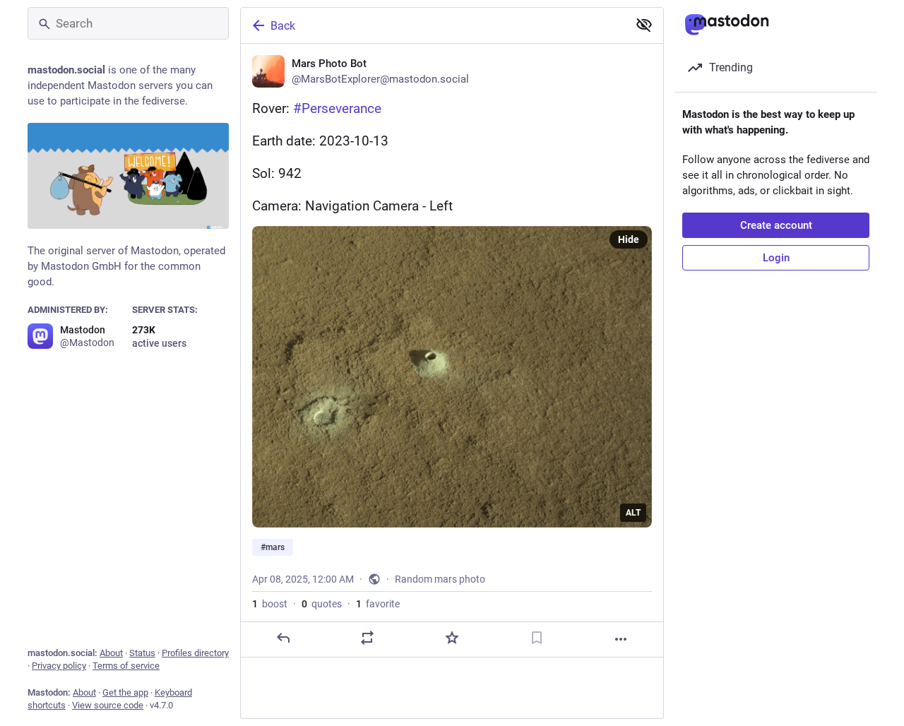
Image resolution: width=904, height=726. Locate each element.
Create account (776, 225)
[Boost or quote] (367, 637)
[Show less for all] (644, 25)
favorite (378, 603)
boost (269, 603)
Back (282, 25)
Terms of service (126, 665)
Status (142, 653)
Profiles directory (195, 653)
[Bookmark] (536, 637)
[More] (620, 639)
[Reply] (283, 637)
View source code (107, 705)
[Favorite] (452, 637)
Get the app (125, 692)
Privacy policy (59, 665)
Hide (628, 239)
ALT (633, 513)
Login (776, 257)
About (111, 653)
